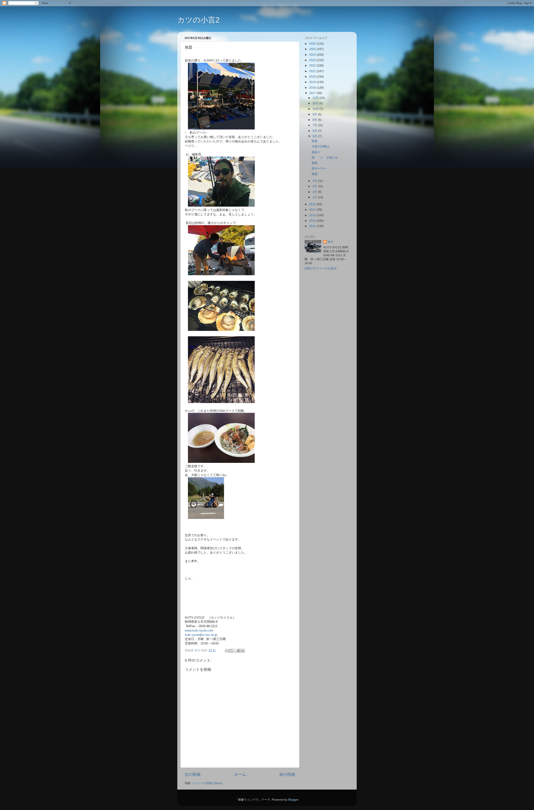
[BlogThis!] (231, 651)
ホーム (240, 774)
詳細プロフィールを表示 (321, 268)
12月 (316, 97)
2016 (313, 204)
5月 (315, 136)
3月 (315, 186)
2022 (313, 65)
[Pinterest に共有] (243, 651)
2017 (313, 93)
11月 (315, 103)
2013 (313, 220)
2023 (313, 60)
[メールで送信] (227, 651)
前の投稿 (287, 774)
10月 (316, 109)
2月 (315, 191)
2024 (313, 54)
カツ (330, 241)
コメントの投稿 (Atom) (207, 783)
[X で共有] (235, 651)
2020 (313, 76)
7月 (315, 125)
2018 (313, 87)
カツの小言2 (198, 20)
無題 (314, 141)
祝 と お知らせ (325, 157)
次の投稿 (192, 774)
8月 (315, 119)
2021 (313, 71)
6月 (315, 130)
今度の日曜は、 (322, 146)
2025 (313, 49)
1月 (315, 197)
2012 (313, 226)
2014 (313, 215)
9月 (315, 114)
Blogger (293, 799)
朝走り (316, 152)
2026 (313, 43)
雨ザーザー (319, 168)
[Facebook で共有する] (239, 651)
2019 (313, 82)
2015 (313, 209)
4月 (315, 180)
